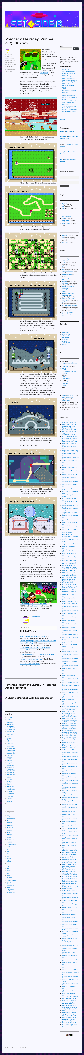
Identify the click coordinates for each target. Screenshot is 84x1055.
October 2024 (10, 752)
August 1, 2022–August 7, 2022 (70, 997)
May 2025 (9, 740)
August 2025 (10, 734)
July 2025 (9, 736)
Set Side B (7, 1048)
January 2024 (10, 767)
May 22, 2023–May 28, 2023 (69, 868)
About (75, 395)
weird (8, 891)
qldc (15, 64)
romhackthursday (10, 60)
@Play (63, 218)
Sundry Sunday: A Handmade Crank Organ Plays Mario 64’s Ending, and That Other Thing (69, 78)
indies (8, 846)
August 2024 (10, 755)
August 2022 (10, 796)
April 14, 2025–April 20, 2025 (69, 586)
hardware (9, 841)
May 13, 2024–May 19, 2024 (69, 727)
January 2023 (10, 788)
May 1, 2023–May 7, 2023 (68, 873)
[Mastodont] (28, 627)
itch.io (64, 370)
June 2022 (9, 800)
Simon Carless (65, 332)
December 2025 (11, 728)
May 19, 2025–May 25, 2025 (69, 577)
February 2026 (10, 724)
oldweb (8, 870)
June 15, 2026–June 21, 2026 (69, 422)
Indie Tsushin (70, 131)
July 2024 (9, 757)
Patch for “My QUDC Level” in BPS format (33, 604)
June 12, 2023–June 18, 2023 (69, 862)
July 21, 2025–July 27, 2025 (69, 562)
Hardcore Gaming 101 (67, 312)
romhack (7, 68)
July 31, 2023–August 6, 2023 (69, 850)
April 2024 (9, 762)
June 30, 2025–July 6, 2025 (69, 567)
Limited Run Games (67, 274)
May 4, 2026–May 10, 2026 (69, 433)
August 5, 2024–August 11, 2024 (70, 706)
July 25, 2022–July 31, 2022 (69, 998)
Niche (63, 208)
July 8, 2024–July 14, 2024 (68, 713)
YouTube (65, 383)
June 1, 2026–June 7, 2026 (68, 426)
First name (62, 175)
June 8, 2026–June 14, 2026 (69, 424)
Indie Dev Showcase (67, 216)
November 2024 (11, 750)
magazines (9, 860)
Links (63, 397)
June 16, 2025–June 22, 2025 (69, 570)
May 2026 (9, 719)
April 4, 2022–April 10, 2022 (69, 1026)
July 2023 (9, 777)
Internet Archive (66, 309)
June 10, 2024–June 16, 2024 (69, 720)
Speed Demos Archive (67, 302)
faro (13, 62)
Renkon (62, 131)
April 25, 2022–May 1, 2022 (69, 1021)
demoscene (10, 825)
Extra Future (66, 378)
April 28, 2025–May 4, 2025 (69, 582)
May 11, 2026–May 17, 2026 (69, 431)
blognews (9, 822)
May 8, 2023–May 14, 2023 (68, 871)
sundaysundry (10, 885)
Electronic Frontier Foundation (70, 305)
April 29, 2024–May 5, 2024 (69, 730)
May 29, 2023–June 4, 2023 (69, 866)
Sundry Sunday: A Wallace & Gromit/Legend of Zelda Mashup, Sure (69, 102)
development (10, 827)
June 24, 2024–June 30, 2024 (69, 716)
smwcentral (8, 71)
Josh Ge (64, 343)
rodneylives (8, 54)
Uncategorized (10, 889)
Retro (63, 206)
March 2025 (10, 743)
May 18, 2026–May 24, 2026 (69, 429)
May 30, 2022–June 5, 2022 (69, 1012)
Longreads (64, 290)
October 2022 (10, 793)
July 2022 (9, 798)
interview (9, 848)
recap (8, 872)
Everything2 (65, 283)
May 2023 (9, 781)
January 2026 (10, 726)
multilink (9, 863)
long (8, 856)
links (8, 853)
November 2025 (11, 729)
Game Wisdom (67, 382)
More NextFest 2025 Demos (69, 94)
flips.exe (35, 606)
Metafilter (64, 281)
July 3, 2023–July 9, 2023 (68, 857)
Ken (61, 159)
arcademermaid (11, 818)
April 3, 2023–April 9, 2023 (69, 880)
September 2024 (11, 753)
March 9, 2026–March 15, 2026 (70, 450)
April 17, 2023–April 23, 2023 (69, 876)
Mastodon (65, 366)
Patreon (65, 373)
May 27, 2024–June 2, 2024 (69, 723)
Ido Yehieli (64, 341)
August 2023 (10, 776)
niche (8, 867)
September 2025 (11, 733)
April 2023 (9, 783)
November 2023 (11, 771)
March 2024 (10, 764)
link (8, 851)
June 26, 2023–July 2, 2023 (69, 859)
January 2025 (10, 747)
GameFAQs (64, 291)
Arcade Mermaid (66, 223)
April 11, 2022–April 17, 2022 (69, 1024)
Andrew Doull (65, 336)
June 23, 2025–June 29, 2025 (69, 569)
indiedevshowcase (11, 844)
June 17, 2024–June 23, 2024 (69, 718)
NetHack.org (65, 260)
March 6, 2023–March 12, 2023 (70, 888)
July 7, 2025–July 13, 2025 (68, 565)
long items (64, 235)
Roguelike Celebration (67, 271)
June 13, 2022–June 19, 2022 (69, 1009)
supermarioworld (10, 73)
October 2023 (10, 772)
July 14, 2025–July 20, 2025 (69, 563)
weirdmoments (11, 892)
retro (6, 58)
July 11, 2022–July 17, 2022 (68, 1002)
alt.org (63, 262)
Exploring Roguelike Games (70, 363)
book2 (10, 62)
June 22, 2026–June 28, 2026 (69, 421)
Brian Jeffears (65, 337)
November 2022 (11, 791)
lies (8, 849)
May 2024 (9, 760)
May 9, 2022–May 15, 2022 (69, 1017)
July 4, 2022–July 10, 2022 (68, 1003)
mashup (9, 861)
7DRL (63, 269)
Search (62, 46)
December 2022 (11, 789)
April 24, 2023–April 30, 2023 (69, 875)
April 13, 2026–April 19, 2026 (69, 438)
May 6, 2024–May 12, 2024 (69, 728)
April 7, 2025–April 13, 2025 (69, 587)
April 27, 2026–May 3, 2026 (69, 435)
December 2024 (11, 748)
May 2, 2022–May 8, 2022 (68, 1019)
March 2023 (10, 784)
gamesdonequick (11, 836)
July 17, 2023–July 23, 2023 (69, 854)
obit (8, 868)
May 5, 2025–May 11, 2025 (68, 581)
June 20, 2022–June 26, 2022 (69, 1007)
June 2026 (9, 717)
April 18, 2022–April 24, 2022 (69, 1022)
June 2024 (9, 759)
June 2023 (9, 779)
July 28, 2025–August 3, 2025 (69, 560)
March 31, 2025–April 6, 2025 (69, 589)
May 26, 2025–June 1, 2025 (69, 575)
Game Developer (66, 259)
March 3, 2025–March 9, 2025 (70, 601)
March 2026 (10, 722)
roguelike (9, 877)
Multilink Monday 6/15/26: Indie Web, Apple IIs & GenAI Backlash (69, 97)
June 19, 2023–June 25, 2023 (69, 861)
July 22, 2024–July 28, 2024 (69, 710)
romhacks (11, 58)
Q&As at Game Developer (69, 371)
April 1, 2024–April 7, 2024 (69, 737)
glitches (9, 837)
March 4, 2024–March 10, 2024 (70, 747)
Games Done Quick (66, 295)
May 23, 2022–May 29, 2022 (69, 1014)
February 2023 (10, 786)
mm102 (11, 64)
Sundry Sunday (65, 220)
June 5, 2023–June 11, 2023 (69, 864)
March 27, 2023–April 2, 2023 (69, 881)
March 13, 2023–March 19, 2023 (70, 887)
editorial (9, 829)
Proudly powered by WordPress (20, 1048)
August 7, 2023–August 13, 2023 (70, 849)
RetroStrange (66, 377)
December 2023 (11, 769)
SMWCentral (44, 72)
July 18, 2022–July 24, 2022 (69, 1000)
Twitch (68, 343)
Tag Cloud (64, 203)
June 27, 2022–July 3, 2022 (69, 1005)
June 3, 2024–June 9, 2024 (68, 722)
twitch (8, 887)
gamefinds (9, 834)
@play (8, 815)
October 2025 (10, 731)
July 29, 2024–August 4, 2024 (69, 708)
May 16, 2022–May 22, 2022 (69, 1015)
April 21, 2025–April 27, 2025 (69, 584)
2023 (6, 62)
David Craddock (66, 334)
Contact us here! (66, 400)
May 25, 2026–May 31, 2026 (69, 428)
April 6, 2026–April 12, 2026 (69, 440)
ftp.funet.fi (64, 266)
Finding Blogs (69, 397)
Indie (63, 205)
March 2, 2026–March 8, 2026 (70, 452)
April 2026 (9, 721)
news (8, 865)
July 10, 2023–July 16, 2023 (69, 856)
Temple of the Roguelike (68, 293)
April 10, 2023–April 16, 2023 (69, 878)
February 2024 (10, 765)
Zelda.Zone (64, 344)
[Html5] (26, 627)
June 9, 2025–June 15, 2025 (69, 572)
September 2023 (11, 774)
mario (7, 64)
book (8, 824)
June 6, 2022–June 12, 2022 (69, 1010)
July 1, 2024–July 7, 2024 (68, 715)
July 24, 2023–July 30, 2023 (69, 852)
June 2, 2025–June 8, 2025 (68, 574)
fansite (8, 832)
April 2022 (9, 803)
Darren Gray (65, 339)
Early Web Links (66, 89)
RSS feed (64, 395)
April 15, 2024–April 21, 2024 (69, 734)
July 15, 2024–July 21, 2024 (69, 711)
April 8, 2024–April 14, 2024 (69, 735)
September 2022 (11, 795)
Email (61, 180)
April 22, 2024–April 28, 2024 (69, 732)
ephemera (9, 830)
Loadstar (9, 855)
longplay (9, 858)
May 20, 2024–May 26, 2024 (69, 725)
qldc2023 (7, 66)
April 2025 (9, 741)
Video (63, 227)
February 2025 (10, 745)
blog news (64, 242)
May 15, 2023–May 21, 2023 (69, 869)
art (7, 820)
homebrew (9, 843)
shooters (9, 884)
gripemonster (10, 839)
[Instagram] (24, 627)
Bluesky (64, 368)
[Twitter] (21, 627)
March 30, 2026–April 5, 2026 (69, 441)
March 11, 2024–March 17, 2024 (70, 746)
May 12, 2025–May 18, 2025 (69, 579)
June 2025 (9, 738)
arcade (8, 817)
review (8, 875)
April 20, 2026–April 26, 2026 (69, 436)
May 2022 (9, 802)
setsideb (9, 882)
